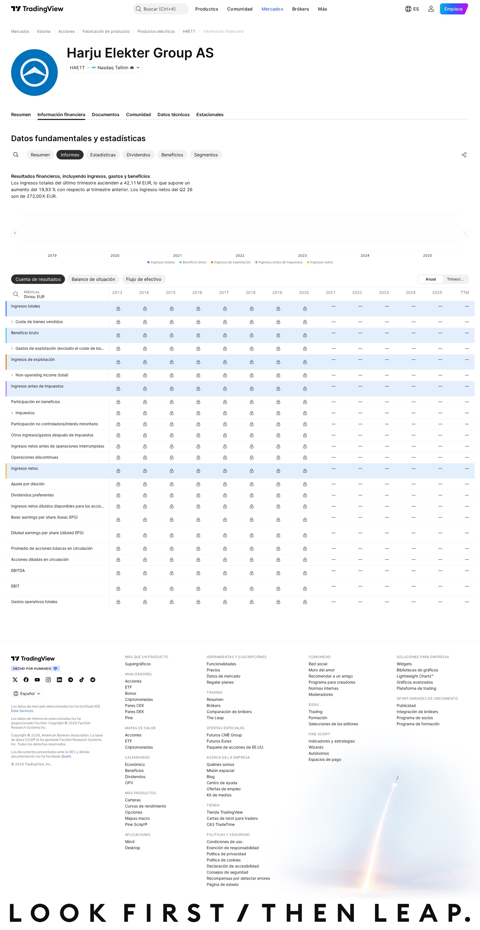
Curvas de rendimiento (145, 806)
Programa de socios (415, 717)
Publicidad (406, 705)
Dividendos (135, 776)
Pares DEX (134, 711)
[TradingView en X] (15, 680)
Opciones (133, 812)
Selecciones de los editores (333, 723)
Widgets (404, 663)
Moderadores (321, 694)
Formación (318, 717)
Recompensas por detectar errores (238, 878)
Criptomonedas (139, 699)
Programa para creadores (332, 682)
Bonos (130, 693)
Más (322, 9)
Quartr (66, 756)
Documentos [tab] (105, 114)
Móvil (129, 841)
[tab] (40, 154)
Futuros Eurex (219, 741)
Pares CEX (134, 705)
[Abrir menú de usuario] (431, 8)
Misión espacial (220, 770)
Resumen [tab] (21, 114)
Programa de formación (418, 723)
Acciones (133, 681)
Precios (213, 670)
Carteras (133, 800)
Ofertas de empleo (224, 788)
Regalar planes (220, 682)
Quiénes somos (220, 764)
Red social (318, 663)
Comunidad (240, 9)
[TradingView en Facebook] (26, 680)
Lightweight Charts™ (415, 676)
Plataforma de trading (416, 688)
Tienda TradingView (225, 812)
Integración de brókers (417, 711)
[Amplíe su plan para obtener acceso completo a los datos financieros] (118, 308)
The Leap (215, 717)
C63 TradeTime (221, 824)
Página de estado (223, 884)
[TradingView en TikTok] (82, 680)
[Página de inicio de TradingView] (37, 9)
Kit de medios (219, 794)
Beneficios (134, 770)
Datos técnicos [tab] (174, 114)
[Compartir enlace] (464, 154)
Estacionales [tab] (210, 114)
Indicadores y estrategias (332, 741)
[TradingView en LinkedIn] (59, 680)
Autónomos (319, 753)
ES (416, 9)
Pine (129, 717)
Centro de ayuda (222, 782)
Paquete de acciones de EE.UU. (235, 747)
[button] (222, 8)
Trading (315, 711)
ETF (128, 687)
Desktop (132, 847)
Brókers (300, 9)
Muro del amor (322, 670)
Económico (135, 764)
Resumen (215, 699)
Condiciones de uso (224, 841)
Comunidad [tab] (138, 114)
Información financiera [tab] (61, 114)
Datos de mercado (223, 676)
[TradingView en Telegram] (70, 680)
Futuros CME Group (224, 734)
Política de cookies (224, 860)
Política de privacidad (226, 853)
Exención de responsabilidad (233, 847)
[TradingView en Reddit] (93, 680)
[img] (131, 67)
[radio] (430, 279)
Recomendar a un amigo (331, 676)
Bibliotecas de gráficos (417, 670)
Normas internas (323, 688)
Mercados (272, 9)
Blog (211, 776)
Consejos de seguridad (227, 872)
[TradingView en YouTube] (37, 680)
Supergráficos (138, 663)
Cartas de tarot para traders (232, 818)
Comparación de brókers (229, 711)
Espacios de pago (325, 759)
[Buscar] (16, 294)
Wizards (316, 747)
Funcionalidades (221, 663)
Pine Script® (136, 824)
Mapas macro (137, 818)
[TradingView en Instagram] (48, 680)
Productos (206, 9)
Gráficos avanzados (415, 682)
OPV (129, 782)
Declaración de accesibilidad (233, 866)
